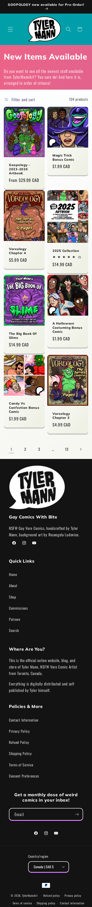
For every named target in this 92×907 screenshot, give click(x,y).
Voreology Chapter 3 (61, 415)
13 (66, 449)
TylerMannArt (30, 895)
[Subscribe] (77, 814)
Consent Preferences (24, 776)
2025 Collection (65, 251)
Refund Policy (19, 742)
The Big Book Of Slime (23, 336)
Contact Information (23, 720)
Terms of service (22, 903)
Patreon (14, 619)
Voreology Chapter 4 (17, 251)
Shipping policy (46, 903)
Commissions (18, 608)
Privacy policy (73, 895)
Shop (12, 597)
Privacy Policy (19, 731)
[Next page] (80, 449)
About (13, 585)
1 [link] (11, 449)
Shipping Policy (20, 753)
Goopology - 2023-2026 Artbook (19, 169)
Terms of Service (21, 764)
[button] (10, 29)
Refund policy (51, 895)
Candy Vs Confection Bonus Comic (24, 407)
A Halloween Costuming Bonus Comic (67, 327)
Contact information (72, 903)
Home (13, 574)
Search (14, 630)
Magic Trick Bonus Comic (63, 157)
